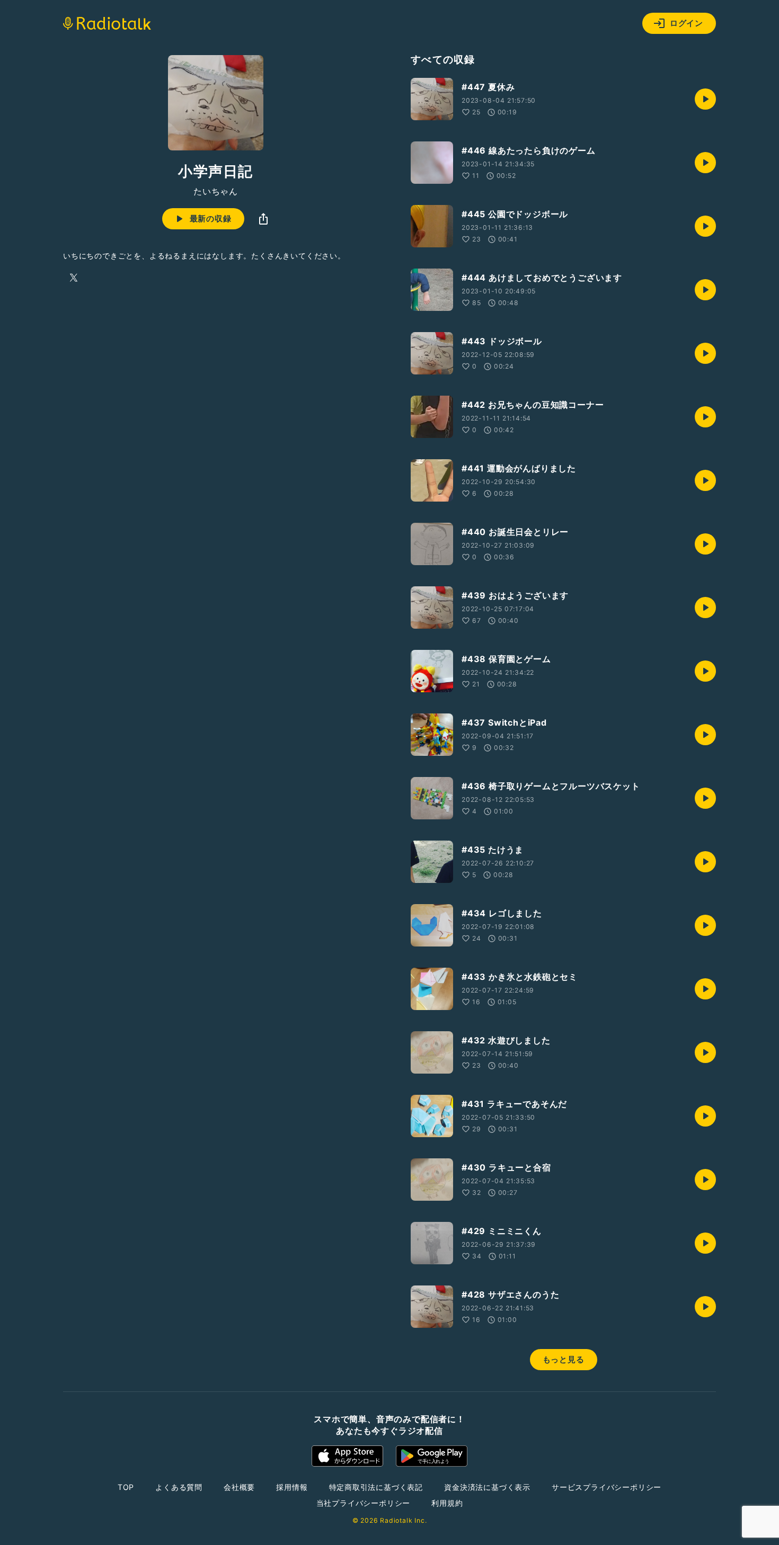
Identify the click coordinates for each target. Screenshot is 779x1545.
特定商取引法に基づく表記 (376, 1487)
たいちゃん (215, 191)
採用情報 (291, 1487)
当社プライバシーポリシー (363, 1502)
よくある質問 (178, 1487)
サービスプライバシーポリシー (606, 1487)
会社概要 (239, 1487)
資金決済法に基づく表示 (487, 1487)
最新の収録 (211, 218)
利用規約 (447, 1502)
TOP (126, 1487)
